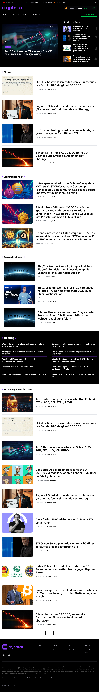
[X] (4, 655)
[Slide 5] (55, 27)
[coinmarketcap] (9, 655)
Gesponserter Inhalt (13, 176)
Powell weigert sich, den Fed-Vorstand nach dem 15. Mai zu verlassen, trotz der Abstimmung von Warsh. (82, 59)
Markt (14, 15)
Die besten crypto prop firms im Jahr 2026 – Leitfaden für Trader (71, 367)
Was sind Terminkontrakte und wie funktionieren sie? (73, 375)
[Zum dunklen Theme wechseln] (89, 2)
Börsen (25, 15)
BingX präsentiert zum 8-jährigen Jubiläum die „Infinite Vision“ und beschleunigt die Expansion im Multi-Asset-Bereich (64, 269)
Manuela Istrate (51, 89)
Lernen (35, 15)
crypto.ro (52, 323)
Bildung (9, 338)
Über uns (88, 646)
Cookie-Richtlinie (32, 678)
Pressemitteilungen (13, 257)
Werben (87, 653)
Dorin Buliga (52, 163)
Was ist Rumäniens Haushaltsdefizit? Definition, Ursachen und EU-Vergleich (72, 360)
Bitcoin (7, 72)
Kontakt (87, 649)
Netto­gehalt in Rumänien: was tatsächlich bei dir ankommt (22, 352)
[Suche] (95, 2)
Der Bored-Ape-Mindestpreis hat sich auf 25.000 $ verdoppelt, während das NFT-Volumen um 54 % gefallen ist (29, 51)
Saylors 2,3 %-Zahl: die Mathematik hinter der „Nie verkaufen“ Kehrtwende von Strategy (65, 107)
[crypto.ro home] (12, 8)
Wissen (71, 649)
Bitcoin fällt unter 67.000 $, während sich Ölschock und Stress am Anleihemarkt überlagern (62, 155)
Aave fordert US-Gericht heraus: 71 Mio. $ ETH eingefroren (80, 29)
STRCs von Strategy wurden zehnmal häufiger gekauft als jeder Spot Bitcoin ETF (81, 38)
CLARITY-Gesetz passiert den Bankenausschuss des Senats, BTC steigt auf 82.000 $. (66, 83)
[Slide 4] (53, 27)
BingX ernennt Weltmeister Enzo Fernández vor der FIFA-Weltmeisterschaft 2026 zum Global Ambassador (65, 290)
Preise (55, 646)
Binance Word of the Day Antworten (17, 366)
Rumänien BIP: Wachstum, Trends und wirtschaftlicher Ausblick (18, 360)
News (5, 15)
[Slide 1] (46, 27)
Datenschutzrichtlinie (47, 678)
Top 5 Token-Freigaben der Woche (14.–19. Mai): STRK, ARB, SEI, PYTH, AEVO (66, 400)
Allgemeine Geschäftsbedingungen (13, 678)
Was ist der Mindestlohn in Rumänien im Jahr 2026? (24, 374)
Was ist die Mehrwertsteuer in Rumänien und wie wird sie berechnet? (23, 345)
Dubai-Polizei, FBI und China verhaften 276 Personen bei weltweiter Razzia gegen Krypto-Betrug (81, 48)
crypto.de (52, 197)
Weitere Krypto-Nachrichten (18, 389)
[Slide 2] (48, 27)
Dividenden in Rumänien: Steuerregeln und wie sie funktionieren (73, 345)
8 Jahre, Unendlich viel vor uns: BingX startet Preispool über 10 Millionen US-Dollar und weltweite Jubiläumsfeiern (66, 315)
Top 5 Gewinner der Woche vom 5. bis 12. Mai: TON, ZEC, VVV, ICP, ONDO (64, 448)
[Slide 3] (50, 27)
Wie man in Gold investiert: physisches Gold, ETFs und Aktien (73, 352)
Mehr (49, 633)
